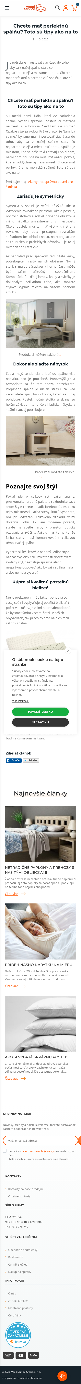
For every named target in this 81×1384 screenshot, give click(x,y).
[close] (68, 650)
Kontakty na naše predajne (26, 1189)
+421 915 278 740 (16, 1227)
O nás (12, 1293)
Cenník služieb (18, 1264)
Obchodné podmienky (22, 1250)
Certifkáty (14, 1315)
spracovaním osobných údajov (39, 1151)
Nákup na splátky (19, 1272)
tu (60, 354)
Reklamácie (15, 1257)
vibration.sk (35, 1378)
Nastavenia (40, 722)
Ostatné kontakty (19, 1196)
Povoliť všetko (40, 711)
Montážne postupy (20, 1308)
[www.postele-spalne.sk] (35, 7)
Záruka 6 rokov (18, 1301)
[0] (74, 8)
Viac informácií (20, 700)
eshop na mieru (10, 1378)
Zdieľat (16, 760)
